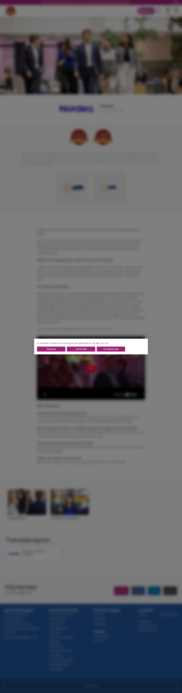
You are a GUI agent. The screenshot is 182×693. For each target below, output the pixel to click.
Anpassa (51, 349)
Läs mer (104, 343)
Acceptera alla (110, 349)
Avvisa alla (81, 349)
